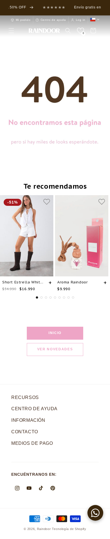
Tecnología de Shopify (69, 529)
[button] (11, 30)
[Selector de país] (95, 19)
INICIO (55, 333)
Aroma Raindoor (72, 282)
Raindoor (44, 529)
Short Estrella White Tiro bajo (23, 282)
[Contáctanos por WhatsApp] (95, 513)
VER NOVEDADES (55, 349)
